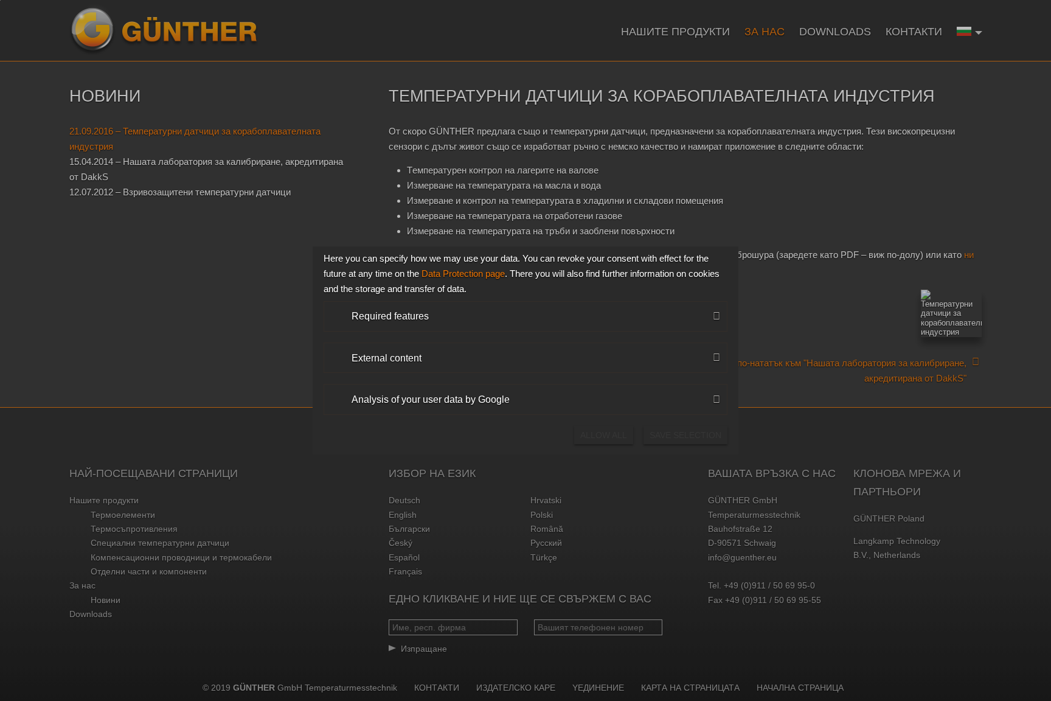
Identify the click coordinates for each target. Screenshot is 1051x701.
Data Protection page (463, 273)
